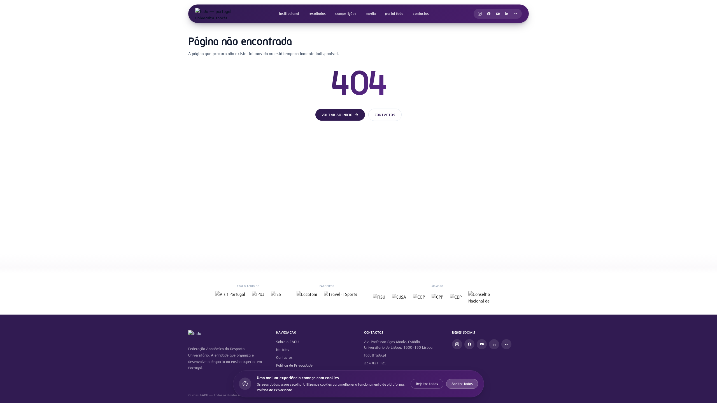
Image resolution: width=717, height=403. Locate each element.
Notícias (282, 349)
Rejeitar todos (427, 383)
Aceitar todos (462, 383)
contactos (421, 13)
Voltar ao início (337, 115)
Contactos (385, 115)
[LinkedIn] (507, 14)
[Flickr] (516, 14)
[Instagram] (480, 14)
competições (345, 13)
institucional (289, 13)
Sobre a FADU (287, 341)
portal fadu (394, 13)
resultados (317, 13)
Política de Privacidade (294, 365)
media (371, 13)
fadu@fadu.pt (375, 355)
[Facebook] (489, 14)
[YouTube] (498, 14)
